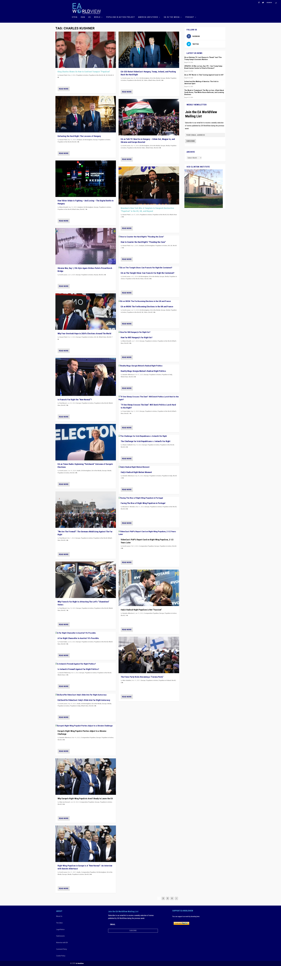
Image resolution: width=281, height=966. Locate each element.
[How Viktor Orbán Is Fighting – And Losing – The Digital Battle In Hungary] (85, 179)
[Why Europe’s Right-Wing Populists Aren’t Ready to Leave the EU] (85, 776)
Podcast (189, 17)
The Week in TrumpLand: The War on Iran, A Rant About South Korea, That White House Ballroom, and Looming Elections (204, 92)
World (97, 17)
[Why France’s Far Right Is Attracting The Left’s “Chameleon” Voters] (85, 580)
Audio (79, 471)
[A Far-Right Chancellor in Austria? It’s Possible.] (85, 633)
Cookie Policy (60, 956)
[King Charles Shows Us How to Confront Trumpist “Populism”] (85, 50)
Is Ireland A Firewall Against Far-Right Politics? (78, 669)
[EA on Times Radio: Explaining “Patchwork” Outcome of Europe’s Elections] (85, 442)
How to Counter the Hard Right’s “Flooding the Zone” (143, 242)
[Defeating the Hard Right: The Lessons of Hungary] (85, 114)
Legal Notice (60, 929)
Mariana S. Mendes (128, 507)
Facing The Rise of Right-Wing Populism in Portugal (143, 503)
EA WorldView (80, 963)
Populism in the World (96, 75)
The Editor (59, 923)
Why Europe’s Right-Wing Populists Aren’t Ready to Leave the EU (85, 798)
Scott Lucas (63, 275)
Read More (63, 89)
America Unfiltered (148, 17)
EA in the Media (172, 17)
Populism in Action (82, 75)
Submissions (60, 936)
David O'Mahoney (64, 673)
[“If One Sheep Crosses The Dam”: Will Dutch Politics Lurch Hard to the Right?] (149, 398)
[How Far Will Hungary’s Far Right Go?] (149, 332)
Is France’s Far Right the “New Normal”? (75, 399)
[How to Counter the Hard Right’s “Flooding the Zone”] (149, 236)
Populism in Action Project (120, 17)
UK (104, 75)
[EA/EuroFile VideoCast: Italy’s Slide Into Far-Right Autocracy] (85, 695)
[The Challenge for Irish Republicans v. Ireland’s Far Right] (149, 436)
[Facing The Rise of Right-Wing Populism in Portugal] (149, 498)
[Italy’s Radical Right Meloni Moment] (149, 467)
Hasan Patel (63, 75)
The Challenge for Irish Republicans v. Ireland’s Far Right (145, 441)
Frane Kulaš (63, 642)
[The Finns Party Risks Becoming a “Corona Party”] (149, 655)
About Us (59, 916)
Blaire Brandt (63, 207)
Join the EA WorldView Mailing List (201, 114)
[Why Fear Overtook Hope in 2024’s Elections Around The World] (85, 311)
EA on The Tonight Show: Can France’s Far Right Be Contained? (147, 273)
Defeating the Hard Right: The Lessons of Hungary (79, 136)
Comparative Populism (88, 738)
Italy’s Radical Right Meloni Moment (136, 472)
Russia (96, 275)
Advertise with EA (62, 943)
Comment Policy (61, 949)
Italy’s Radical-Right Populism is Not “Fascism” (141, 610)
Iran (83, 17)
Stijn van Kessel (64, 802)
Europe (95, 140)
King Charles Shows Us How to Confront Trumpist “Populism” (84, 71)
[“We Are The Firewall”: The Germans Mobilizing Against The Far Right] (85, 509)
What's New (75, 209)
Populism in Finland (165, 680)
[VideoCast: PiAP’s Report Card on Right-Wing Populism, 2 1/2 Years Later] (149, 533)
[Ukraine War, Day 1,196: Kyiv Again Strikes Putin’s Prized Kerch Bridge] (85, 246)
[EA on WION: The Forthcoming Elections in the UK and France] (149, 301)
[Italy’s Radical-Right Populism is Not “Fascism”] (149, 588)
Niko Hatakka (126, 680)
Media (109, 471)
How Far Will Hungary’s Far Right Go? (136, 337)
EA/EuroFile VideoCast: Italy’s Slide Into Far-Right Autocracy (84, 700)
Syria (74, 17)
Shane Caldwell (127, 445)
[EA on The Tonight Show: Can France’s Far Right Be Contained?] (149, 267)
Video (146, 80)
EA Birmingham (87, 140)
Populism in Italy (75, 706)
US (89, 17)
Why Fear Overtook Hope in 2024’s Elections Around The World (84, 333)
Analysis (79, 140)
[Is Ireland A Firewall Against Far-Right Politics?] (85, 664)
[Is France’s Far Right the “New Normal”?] (85, 377)
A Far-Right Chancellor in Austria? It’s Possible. (78, 638)
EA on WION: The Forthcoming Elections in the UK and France (147, 306)
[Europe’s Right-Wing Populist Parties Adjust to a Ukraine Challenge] (85, 725)
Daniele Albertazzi (65, 738)
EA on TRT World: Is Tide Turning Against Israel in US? (203, 75)
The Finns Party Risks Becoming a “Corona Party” (142, 677)
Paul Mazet (63, 403)
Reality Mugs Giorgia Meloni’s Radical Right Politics (143, 371)
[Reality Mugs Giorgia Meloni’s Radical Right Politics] (149, 365)
